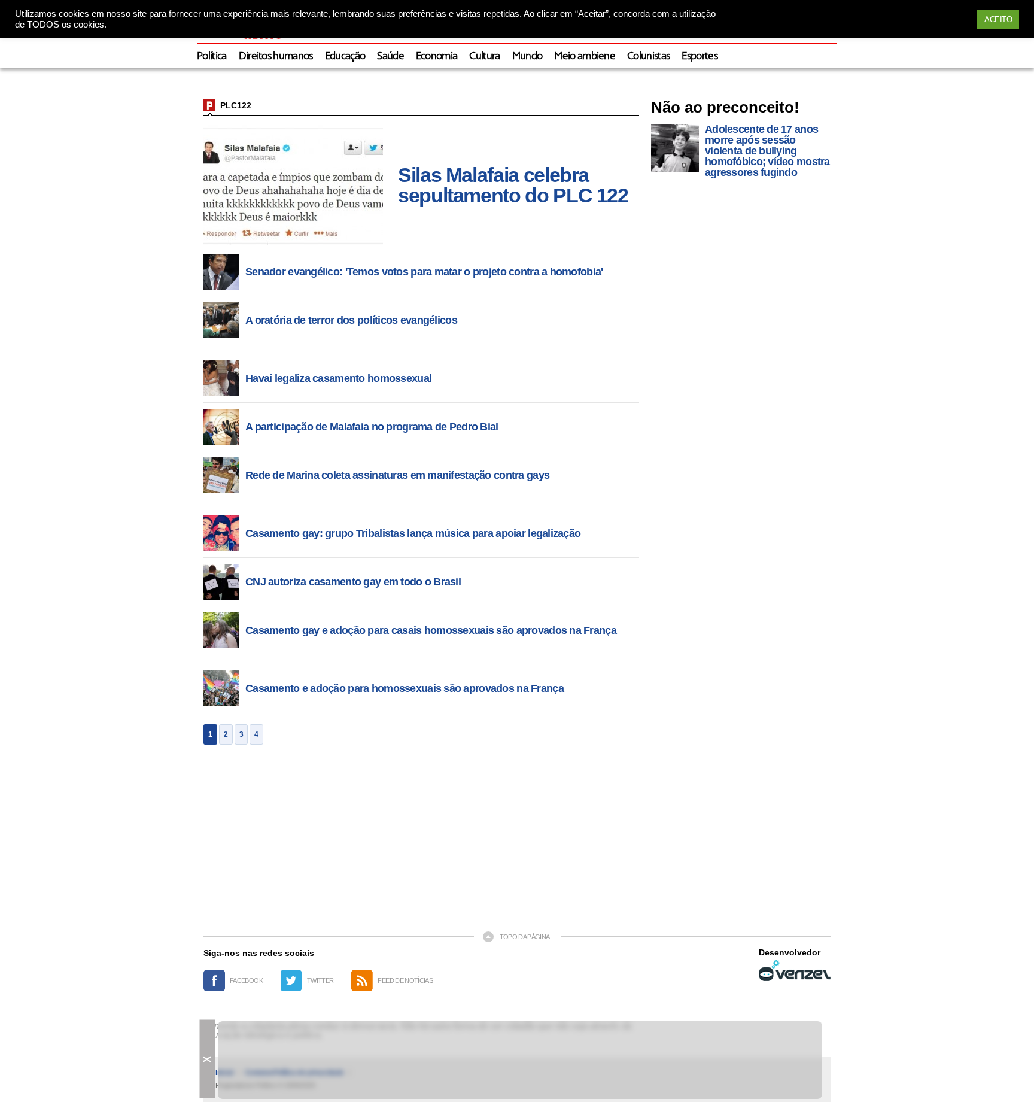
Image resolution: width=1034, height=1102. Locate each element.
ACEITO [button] (998, 19)
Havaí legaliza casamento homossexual (338, 378)
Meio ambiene (584, 56)
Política (212, 56)
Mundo (527, 56)
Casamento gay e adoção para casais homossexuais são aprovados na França (430, 630)
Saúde (390, 56)
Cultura (484, 56)
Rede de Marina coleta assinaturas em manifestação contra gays (397, 475)
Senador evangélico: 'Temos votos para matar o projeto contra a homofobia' (424, 271)
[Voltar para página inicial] (209, 105)
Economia (437, 56)
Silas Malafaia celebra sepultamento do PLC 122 (513, 185)
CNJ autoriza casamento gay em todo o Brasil (353, 581)
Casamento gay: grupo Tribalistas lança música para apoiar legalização (412, 533)
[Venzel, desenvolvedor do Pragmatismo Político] (795, 970)
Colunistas (648, 56)
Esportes (699, 56)
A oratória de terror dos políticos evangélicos (351, 320)
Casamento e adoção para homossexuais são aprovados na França (404, 688)
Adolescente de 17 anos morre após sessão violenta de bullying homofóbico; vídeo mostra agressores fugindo (767, 151)
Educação (345, 56)
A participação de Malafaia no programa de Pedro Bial (371, 426)
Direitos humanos (276, 56)
